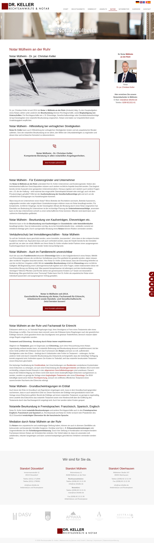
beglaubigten (51, 375)
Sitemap (89, 540)
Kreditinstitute (39, 365)
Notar (113, 9)
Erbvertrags (80, 375)
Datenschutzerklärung (111, 540)
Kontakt (147, 9)
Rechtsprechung (40, 378)
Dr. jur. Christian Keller (125, 87)
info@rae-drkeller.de (31, 485)
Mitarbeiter (124, 9)
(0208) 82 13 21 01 (79, 490)
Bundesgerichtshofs (68, 368)
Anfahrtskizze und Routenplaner (31, 487)
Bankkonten (71, 365)
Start (65, 9)
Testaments (61, 375)
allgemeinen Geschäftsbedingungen (59, 370)
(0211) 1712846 (34, 479)
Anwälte (103, 9)
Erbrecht (92, 9)
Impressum (98, 540)
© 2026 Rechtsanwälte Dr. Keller (46, 540)
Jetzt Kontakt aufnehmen (54, 163)
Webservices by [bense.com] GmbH (72, 540)
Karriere (136, 9)
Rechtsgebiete (78, 9)
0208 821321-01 (129, 102)
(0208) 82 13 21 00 (79, 481)
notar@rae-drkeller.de (128, 100)
